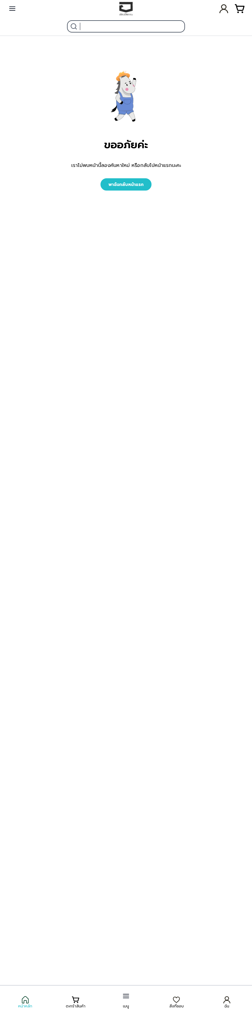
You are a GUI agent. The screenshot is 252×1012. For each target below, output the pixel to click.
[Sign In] (225, 8)
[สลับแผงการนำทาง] (12, 8)
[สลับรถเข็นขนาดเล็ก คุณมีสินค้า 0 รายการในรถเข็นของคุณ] (239, 8)
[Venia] (126, 8)
